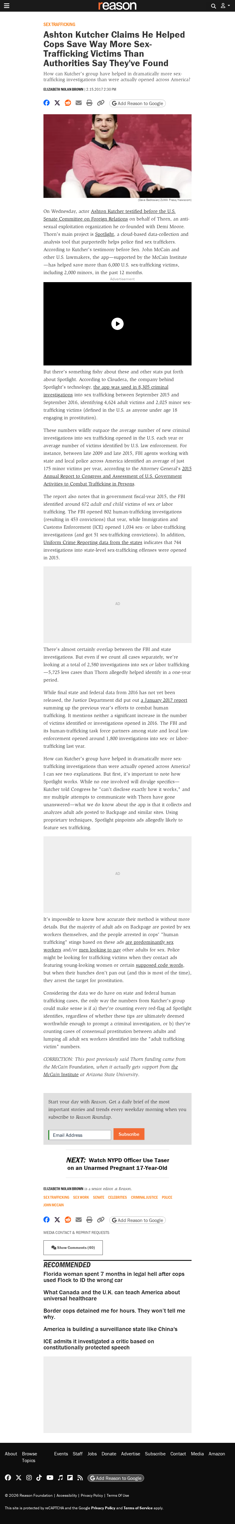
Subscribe (129, 1134)
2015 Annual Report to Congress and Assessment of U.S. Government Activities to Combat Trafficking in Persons (117, 476)
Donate (109, 1453)
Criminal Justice (144, 1197)
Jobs (92, 1453)
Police (167, 1197)
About (11, 1453)
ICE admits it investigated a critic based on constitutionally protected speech (98, 1344)
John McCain (53, 1205)
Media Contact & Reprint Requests (76, 1232)
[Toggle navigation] (6, 5)
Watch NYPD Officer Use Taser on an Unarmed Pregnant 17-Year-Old (117, 1163)
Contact (178, 1453)
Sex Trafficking (59, 24)
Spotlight (104, 234)
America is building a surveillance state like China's (110, 1329)
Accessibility (67, 1495)
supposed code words (159, 965)
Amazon (217, 1453)
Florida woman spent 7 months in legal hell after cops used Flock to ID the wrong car (114, 1277)
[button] (225, 5)
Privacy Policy (92, 1495)
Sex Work (81, 1197)
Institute (69, 1074)
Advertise (130, 1453)
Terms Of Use (118, 1495)
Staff (78, 1453)
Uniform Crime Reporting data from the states (92, 542)
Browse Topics (29, 1456)
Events (61, 1453)
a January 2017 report (164, 700)
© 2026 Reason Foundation (29, 1495)
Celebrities (117, 1197)
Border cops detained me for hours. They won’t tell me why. (114, 1313)
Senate (98, 1197)
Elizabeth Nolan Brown (63, 89)
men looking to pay (100, 950)
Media (197, 1453)
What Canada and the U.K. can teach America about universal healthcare (111, 1295)
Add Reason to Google (140, 103)
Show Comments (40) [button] (75, 1247)
